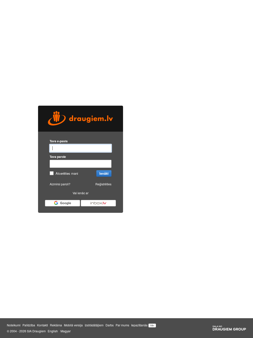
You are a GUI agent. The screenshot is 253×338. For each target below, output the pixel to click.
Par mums (122, 325)
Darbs (109, 325)
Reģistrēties (103, 184)
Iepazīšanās (139, 325)
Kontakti (42, 325)
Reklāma (56, 325)
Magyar (66, 331)
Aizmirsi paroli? (60, 184)
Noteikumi (14, 325)
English (53, 331)
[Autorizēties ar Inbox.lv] (98, 203)
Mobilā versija (73, 325)
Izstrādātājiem (94, 325)
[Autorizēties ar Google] (62, 203)
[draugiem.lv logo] (80, 119)
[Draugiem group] (229, 328)
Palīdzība (28, 325)
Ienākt (103, 173)
